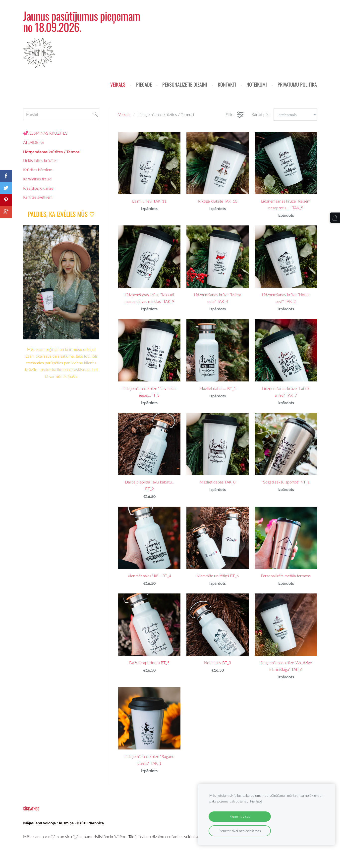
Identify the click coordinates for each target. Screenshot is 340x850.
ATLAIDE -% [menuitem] (33, 142)
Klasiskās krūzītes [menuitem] (38, 188)
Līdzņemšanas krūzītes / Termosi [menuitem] (51, 152)
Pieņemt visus (239, 816)
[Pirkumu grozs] (335, 217)
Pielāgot (256, 801)
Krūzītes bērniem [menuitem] (37, 169)
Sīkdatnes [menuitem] (31, 809)
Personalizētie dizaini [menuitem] (184, 84)
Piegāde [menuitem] (144, 84)
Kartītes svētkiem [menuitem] (38, 197)
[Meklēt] (95, 114)
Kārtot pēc (261, 114)
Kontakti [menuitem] (227, 84)
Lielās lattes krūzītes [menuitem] (40, 160)
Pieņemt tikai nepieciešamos (240, 830)
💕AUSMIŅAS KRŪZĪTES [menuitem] (45, 133)
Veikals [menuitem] (117, 84)
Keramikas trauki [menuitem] (37, 179)
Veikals (124, 114)
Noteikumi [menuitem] (256, 84)
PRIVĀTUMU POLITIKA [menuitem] (297, 84)
